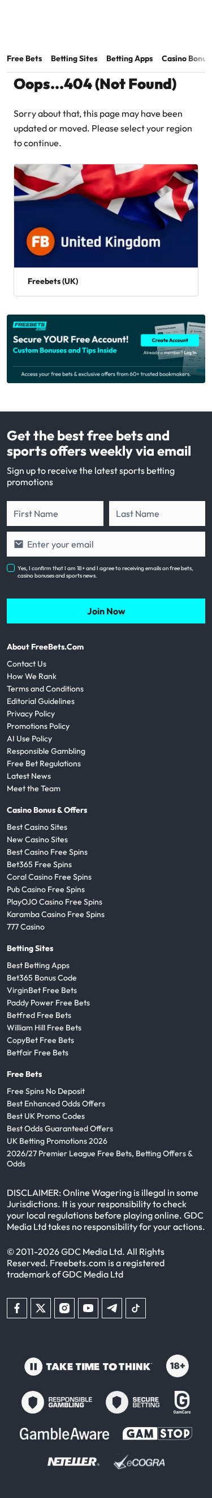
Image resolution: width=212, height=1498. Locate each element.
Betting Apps (129, 58)
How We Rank (32, 676)
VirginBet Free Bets (42, 990)
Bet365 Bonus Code (42, 978)
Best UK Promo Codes (46, 1116)
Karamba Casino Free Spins (56, 914)
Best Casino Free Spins (47, 852)
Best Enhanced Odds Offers (56, 1103)
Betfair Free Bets (37, 1052)
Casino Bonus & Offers (47, 810)
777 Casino (26, 927)
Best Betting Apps (38, 965)
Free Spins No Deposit (46, 1091)
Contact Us (26, 664)
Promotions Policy (38, 726)
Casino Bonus (186, 58)
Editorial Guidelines (41, 701)
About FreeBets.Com (45, 647)
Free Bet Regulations (44, 763)
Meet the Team (33, 788)
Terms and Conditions (45, 689)
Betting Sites (74, 58)
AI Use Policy (29, 738)
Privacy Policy (31, 713)
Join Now (106, 611)
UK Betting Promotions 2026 (57, 1141)
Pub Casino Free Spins (46, 889)
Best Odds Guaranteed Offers (60, 1128)
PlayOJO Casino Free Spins (54, 902)
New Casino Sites (37, 839)
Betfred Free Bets (39, 1015)
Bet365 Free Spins (39, 864)
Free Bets (24, 58)
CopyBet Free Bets (40, 1040)
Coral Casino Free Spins (49, 877)
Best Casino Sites (37, 827)
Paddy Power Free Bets (48, 1003)
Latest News (29, 776)
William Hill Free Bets (44, 1027)
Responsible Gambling (46, 751)
